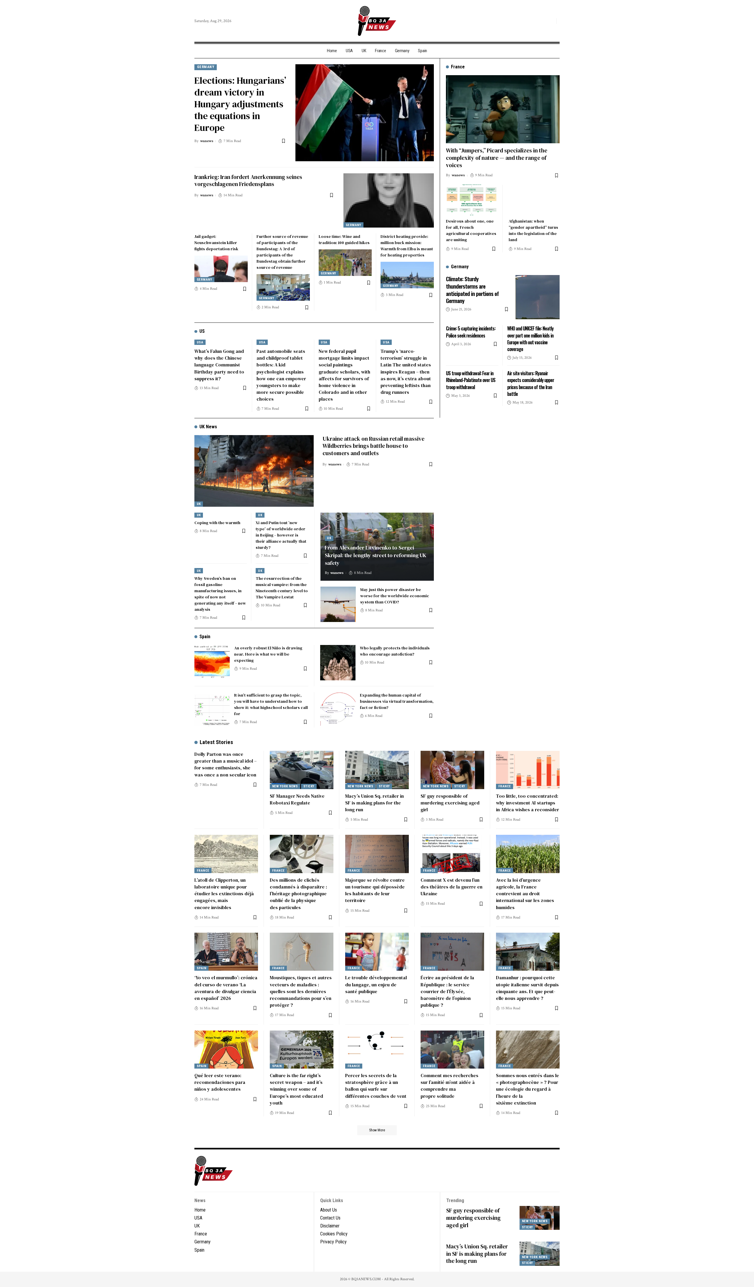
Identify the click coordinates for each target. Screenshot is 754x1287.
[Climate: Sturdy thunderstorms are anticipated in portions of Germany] (537, 297)
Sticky (309, 786)
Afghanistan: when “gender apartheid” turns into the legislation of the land (533, 230)
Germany (205, 67)
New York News (285, 786)
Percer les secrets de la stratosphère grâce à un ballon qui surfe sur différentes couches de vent (375, 1085)
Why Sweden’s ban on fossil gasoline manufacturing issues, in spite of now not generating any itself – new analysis (220, 593)
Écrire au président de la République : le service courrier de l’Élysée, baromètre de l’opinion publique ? (447, 991)
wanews (206, 141)
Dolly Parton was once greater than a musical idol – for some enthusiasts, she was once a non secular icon (225, 764)
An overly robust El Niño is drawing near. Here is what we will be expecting (268, 654)
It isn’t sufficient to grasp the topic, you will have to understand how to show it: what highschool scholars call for (271, 704)
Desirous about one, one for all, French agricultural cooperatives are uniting (471, 230)
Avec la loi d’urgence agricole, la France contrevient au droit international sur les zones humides (525, 894)
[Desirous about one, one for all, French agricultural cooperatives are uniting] (471, 200)
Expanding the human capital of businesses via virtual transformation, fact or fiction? (397, 701)
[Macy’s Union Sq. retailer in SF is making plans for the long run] (377, 770)
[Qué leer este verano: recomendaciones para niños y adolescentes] (226, 1050)
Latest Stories (216, 742)
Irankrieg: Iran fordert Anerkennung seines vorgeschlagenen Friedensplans (248, 180)
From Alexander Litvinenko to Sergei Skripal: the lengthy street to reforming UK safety (375, 555)
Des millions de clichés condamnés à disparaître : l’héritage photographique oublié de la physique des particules (298, 894)
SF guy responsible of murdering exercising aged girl (450, 803)
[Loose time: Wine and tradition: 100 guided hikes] (345, 262)
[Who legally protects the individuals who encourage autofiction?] (337, 662)
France (504, 786)
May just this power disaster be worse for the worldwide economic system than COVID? (394, 596)
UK (199, 504)
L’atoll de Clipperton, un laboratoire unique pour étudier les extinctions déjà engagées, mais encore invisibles (224, 894)
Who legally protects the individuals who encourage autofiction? (395, 651)
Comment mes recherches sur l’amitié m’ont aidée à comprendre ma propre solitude (449, 1085)
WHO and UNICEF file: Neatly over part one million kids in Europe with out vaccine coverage (530, 339)
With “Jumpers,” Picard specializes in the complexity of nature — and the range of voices (496, 158)
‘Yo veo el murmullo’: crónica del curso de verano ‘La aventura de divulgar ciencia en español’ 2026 (225, 987)
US (202, 331)
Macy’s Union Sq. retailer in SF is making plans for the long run (374, 803)
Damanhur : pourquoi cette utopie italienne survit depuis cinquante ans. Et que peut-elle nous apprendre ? (527, 987)
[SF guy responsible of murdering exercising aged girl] (452, 770)
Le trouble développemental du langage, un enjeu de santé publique (376, 984)
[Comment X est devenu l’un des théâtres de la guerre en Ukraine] (452, 854)
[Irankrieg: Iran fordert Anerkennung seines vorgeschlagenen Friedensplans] (388, 200)
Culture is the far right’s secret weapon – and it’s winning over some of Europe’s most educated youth (296, 1089)
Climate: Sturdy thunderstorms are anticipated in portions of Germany (472, 289)
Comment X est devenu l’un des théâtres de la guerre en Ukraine (451, 887)
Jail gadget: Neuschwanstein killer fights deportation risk (216, 242)
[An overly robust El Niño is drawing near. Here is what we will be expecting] (212, 662)
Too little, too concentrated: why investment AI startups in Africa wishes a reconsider (527, 803)
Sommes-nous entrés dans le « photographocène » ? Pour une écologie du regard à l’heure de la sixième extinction (527, 1089)
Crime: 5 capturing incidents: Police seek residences (470, 332)
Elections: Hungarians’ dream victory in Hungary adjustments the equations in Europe (240, 104)
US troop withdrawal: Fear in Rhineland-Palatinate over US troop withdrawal (470, 380)
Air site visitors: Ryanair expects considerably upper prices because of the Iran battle (530, 383)
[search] (550, 21)
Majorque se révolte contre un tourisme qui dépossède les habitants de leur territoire (375, 890)
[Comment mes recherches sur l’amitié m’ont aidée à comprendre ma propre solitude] (452, 1050)
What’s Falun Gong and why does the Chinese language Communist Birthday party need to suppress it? (219, 365)
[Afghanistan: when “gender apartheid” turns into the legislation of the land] (534, 200)
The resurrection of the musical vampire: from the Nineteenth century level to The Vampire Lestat (282, 587)
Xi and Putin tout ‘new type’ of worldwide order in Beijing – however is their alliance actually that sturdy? (281, 535)
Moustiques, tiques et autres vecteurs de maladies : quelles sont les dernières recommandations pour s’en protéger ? (301, 991)
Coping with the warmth (217, 523)
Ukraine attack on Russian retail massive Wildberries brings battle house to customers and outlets (373, 446)
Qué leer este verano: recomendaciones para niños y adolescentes (219, 1082)
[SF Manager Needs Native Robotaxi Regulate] (301, 770)
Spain (204, 636)
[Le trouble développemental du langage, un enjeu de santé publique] (377, 952)
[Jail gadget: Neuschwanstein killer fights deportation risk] (221, 269)
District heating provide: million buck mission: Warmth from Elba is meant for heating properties (407, 245)
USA (200, 342)
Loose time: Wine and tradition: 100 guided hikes (344, 239)
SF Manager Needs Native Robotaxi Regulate (297, 799)
